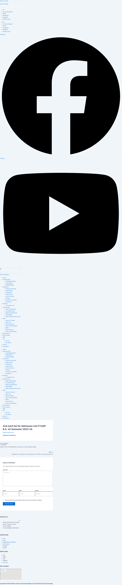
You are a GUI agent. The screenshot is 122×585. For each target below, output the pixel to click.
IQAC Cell (8, 322)
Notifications (6, 333)
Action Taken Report (11, 331)
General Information (11, 288)
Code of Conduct (10, 320)
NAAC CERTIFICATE (11, 309)
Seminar (8, 298)
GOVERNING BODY (11, 281)
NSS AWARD (9, 315)
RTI (4, 10)
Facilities (5, 303)
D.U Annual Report (8, 11)
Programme (9, 292)
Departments (9, 290)
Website (37, 490)
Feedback (5, 17)
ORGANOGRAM (10, 285)
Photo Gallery (6, 335)
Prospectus (9, 301)
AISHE (4, 13)
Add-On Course (10, 296)
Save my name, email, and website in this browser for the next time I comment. (23, 500)
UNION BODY (9, 283)
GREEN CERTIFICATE (11, 313)
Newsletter (6, 15)
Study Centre (9, 294)
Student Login (6, 19)
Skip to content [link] (4, 1)
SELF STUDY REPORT (11, 326)
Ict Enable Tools (10, 305)
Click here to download (9, 435)
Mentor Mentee (10, 324)
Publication (6, 346)
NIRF (4, 337)
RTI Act (8, 340)
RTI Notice (8, 342)
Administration (7, 279)
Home (4, 277)
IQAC (4, 318)
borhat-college (4, 4)
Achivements (6, 307)
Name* (4, 490)
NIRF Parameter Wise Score (13, 316)
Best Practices (9, 329)
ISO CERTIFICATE (10, 311)
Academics (6, 287)
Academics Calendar (11, 300)
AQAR (7, 328)
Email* (20, 490)
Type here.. (5, 469)
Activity (5, 344)
